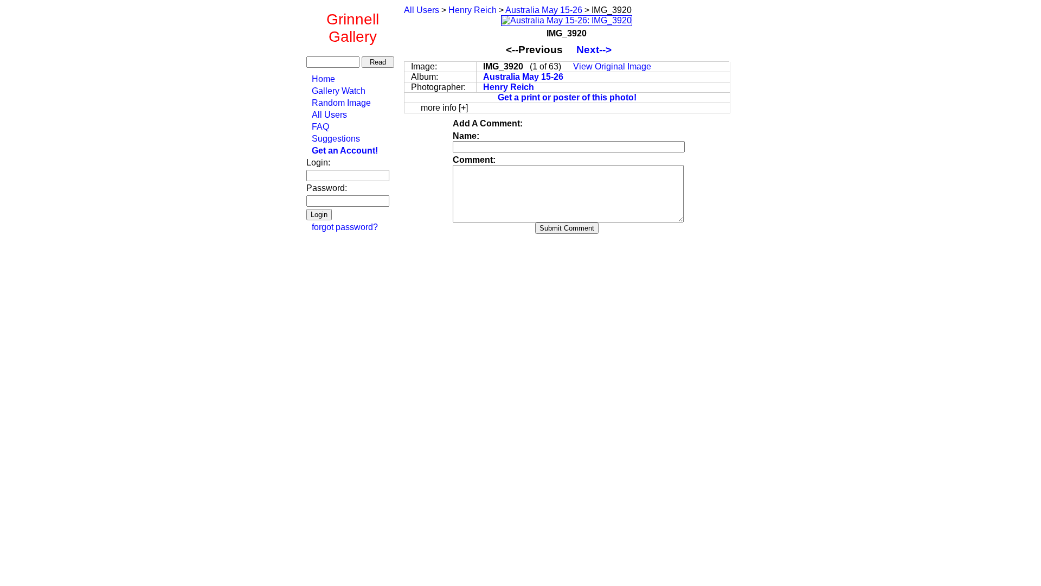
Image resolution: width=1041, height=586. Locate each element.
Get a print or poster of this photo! (567, 97)
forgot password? (345, 227)
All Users (329, 114)
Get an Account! (345, 150)
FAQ (320, 126)
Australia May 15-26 (543, 10)
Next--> (599, 49)
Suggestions (336, 138)
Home (323, 79)
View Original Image (612, 66)
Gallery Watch (338, 90)
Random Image (341, 102)
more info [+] (444, 107)
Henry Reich (472, 10)
